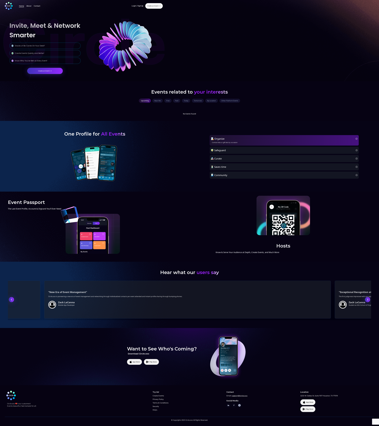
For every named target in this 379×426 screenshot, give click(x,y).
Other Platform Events (229, 101)
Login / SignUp (137, 6)
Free (168, 101)
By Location (211, 101)
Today (186, 101)
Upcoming (145, 101)
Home (21, 6)
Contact (37, 6)
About (28, 6)
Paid (176, 101)
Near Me (157, 101)
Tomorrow (198, 101)
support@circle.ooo (239, 396)
